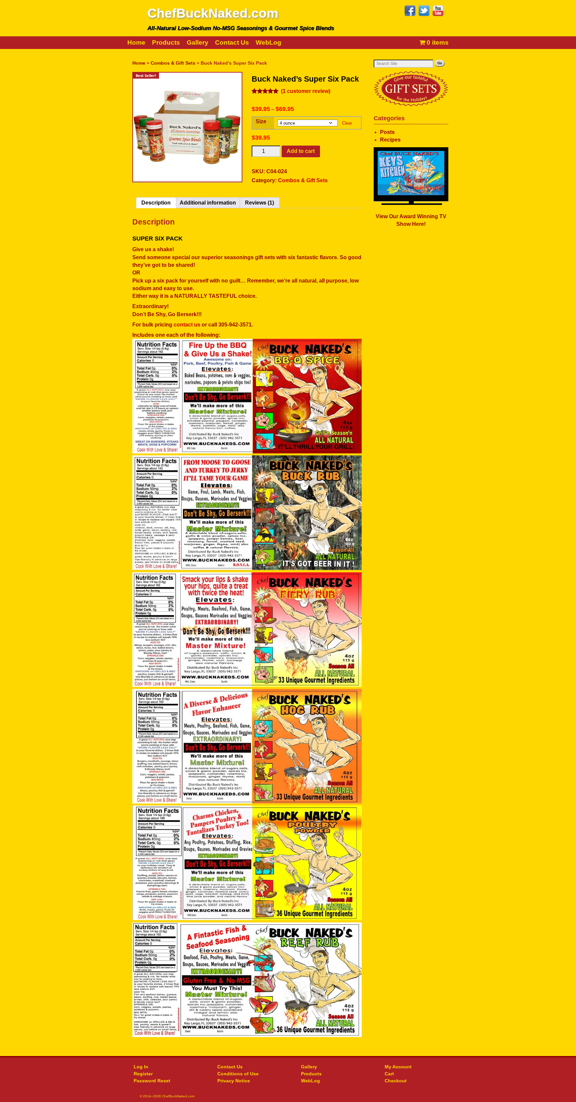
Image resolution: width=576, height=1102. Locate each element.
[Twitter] (425, 14)
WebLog (268, 42)
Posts (387, 132)
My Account (398, 1066)
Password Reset (152, 1080)
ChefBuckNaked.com (212, 13)
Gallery (197, 42)
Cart (389, 1073)
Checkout (396, 1080)
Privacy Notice (233, 1080)
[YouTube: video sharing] (439, 14)
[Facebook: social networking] (411, 14)
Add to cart (301, 151)
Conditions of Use (238, 1073)
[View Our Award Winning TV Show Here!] (411, 176)
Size (261, 121)
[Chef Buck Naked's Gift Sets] (411, 88)
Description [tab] (156, 203)
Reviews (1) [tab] (259, 203)
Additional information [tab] (208, 203)
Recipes (390, 140)
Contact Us (232, 42)
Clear (347, 123)
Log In (141, 1066)
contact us (187, 324)
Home (136, 42)
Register (143, 1073)
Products (166, 42)
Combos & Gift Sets (173, 63)
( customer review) (305, 91)
